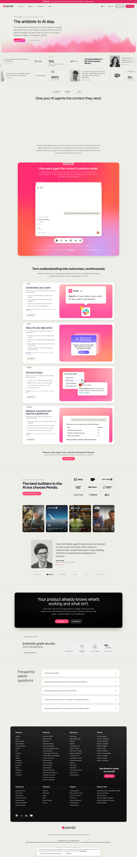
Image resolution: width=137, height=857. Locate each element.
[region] (68, 852)
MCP (88, 245)
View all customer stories (31, 493)
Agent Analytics (52, 309)
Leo (31, 310)
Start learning (89, 1)
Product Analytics (36, 309)
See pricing (76, 621)
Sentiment (44, 309)
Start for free (119, 6)
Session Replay (44, 391)
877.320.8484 (85, 834)
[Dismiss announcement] (135, 1)
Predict (51, 352)
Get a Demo (130, 6)
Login (111, 6)
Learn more (30, 315)
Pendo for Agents (43, 352)
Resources (40, 6)
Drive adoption (51, 182)
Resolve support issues (93, 182)
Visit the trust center (29, 652)
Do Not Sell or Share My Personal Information (51, 853)
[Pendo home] (8, 6)
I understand (68, 853)
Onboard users (41, 182)
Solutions (30, 6)
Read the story (59, 564)
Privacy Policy (55, 834)
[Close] (99, 848)
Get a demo (70, 250)
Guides (33, 352)
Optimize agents (62, 182)
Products (20, 6)
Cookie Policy (83, 851)
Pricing (49, 6)
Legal (49, 834)
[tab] (56, 240)
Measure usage (81, 182)
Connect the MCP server (95, 250)
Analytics (51, 391)
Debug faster (71, 182)
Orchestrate (29, 354)
